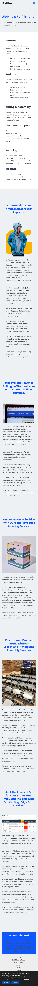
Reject (15, 982)
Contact (19, 965)
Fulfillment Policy (19, 960)
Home (19, 957)
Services (19, 968)
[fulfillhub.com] (7, 3)
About (19, 970)
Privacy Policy (19, 962)
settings (26, 979)
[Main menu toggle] (34, 3)
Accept (6, 982)
